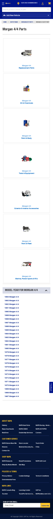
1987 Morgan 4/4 (11, 323)
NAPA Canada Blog (8, 490)
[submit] (49, 9)
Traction (5, 494)
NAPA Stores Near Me (9, 443)
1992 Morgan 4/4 (11, 304)
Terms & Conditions (42, 476)
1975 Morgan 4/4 (11, 367)
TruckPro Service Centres (27, 494)
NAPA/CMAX (23, 429)
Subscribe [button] (45, 506)
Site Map (22, 465)
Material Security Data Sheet (28, 447)
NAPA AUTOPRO (41, 429)
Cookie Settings (24, 476)
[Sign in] (42, 3)
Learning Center (24, 490)
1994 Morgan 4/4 (11, 297)
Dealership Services (26, 433)
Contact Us (5, 450)
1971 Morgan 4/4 (11, 382)
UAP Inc (38, 490)
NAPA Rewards (7, 461)
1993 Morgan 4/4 (11, 301)
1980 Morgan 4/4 (11, 348)
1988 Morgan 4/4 (11, 319)
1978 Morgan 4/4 (11, 356)
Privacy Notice (7, 476)
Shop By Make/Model (9, 465)
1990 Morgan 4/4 (11, 312)
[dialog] (42, 3)
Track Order (40, 443)
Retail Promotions (25, 461)
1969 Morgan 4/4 (11, 389)
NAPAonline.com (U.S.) (43, 494)
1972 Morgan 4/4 (11, 378)
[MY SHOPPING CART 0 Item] (49, 3)
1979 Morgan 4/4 (11, 352)
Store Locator (23, 443)
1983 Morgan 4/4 (11, 337)
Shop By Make (14, 22)
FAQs (37, 447)
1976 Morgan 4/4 (11, 363)
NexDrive (5, 433)
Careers (38, 433)
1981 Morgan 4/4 (11, 345)
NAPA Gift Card (41, 461)
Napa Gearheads (8, 429)
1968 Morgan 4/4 (11, 393)
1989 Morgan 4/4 (11, 315)
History (4, 425)
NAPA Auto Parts (24, 425)
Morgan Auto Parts (27, 22)
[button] (27, 3)
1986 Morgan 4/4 (11, 326)
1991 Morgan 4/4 (11, 308)
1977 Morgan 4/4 (11, 359)
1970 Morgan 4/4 (11, 385)
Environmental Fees (9, 479)
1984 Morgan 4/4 (11, 334)
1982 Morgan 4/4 (11, 341)
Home (5, 22)
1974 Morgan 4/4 (11, 371)
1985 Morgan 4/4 (11, 330)
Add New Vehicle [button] (13, 15)
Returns (4, 447)
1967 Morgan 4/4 (11, 396)
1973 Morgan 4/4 (11, 374)
